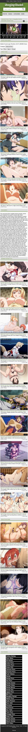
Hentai (8, 1)
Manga (10, 14)
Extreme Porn (10, 672)
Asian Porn (10, 663)
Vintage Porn (10, 714)
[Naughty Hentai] (14, 7)
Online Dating (11, 656)
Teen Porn (9, 712)
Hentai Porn (10, 678)
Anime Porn (10, 665)
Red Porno (9, 707)
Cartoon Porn (10, 669)
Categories (16, 14)
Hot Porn (9, 680)
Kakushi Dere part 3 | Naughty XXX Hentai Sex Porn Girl (14, 153)
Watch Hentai (10, 721)
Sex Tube (9, 710)
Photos (5, 14)
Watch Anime (10, 719)
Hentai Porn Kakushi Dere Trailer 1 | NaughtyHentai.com (14, 76)
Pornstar (9, 705)
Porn (5, 49)
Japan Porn (10, 692)
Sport (9, 49)
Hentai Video (10, 685)
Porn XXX (19, 1)
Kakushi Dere (9, 46)
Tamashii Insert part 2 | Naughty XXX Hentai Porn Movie (14, 359)
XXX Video (9, 723)
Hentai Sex (9, 689)
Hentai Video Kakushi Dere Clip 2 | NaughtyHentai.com (14, 101)
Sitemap (14, 730)
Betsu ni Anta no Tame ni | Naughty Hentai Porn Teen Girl (14, 620)
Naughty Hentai (11, 696)
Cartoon (15, 1)
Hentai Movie (10, 687)
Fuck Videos (10, 674)
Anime (11, 1)
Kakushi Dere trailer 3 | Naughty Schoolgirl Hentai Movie (14, 178)
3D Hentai (9, 660)
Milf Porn (9, 694)
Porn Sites (9, 658)
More (22, 14)
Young (13, 49)
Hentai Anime (10, 683)
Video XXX (9, 716)
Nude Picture (10, 701)
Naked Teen (10, 698)
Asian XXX (9, 667)
